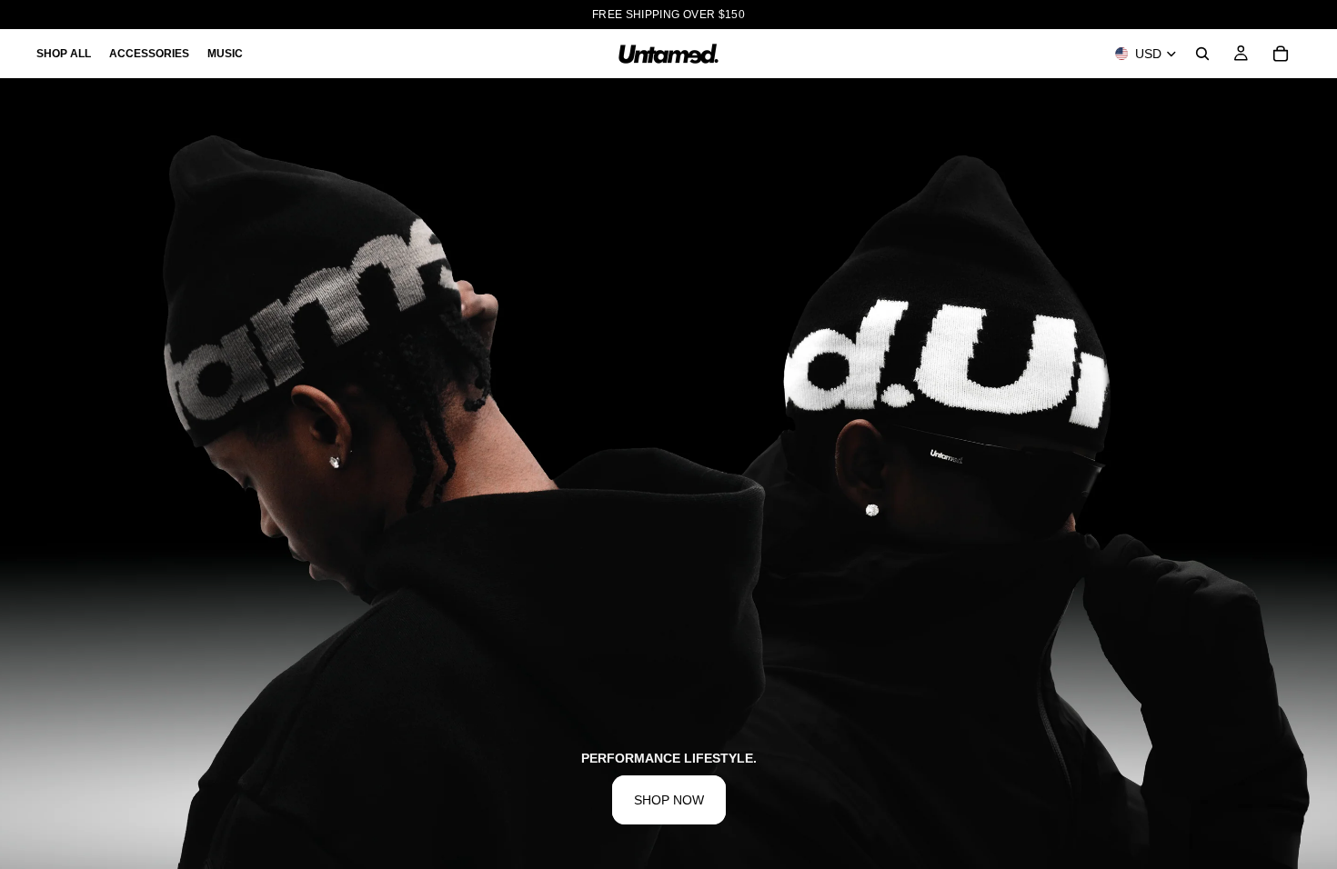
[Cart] (1281, 54)
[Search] (1202, 54)
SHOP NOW (669, 800)
